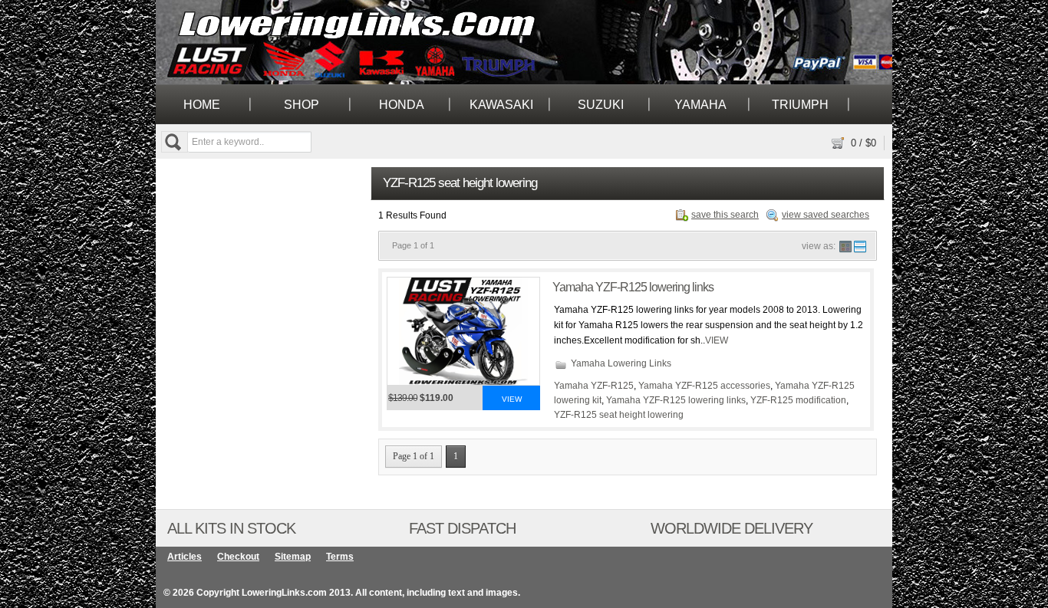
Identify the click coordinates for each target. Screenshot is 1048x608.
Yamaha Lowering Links (621, 363)
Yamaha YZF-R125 (594, 385)
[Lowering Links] (177, 40)
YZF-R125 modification (798, 400)
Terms (340, 556)
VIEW (716, 340)
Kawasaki (501, 104)
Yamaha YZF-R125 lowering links (632, 287)
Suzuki (601, 104)
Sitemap (293, 556)
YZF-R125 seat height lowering (619, 414)
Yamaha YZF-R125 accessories (704, 385)
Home (201, 104)
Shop (301, 104)
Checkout (238, 556)
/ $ (863, 143)
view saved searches (825, 214)
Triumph (800, 104)
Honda (401, 104)
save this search (725, 214)
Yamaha (700, 104)
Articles (184, 556)
